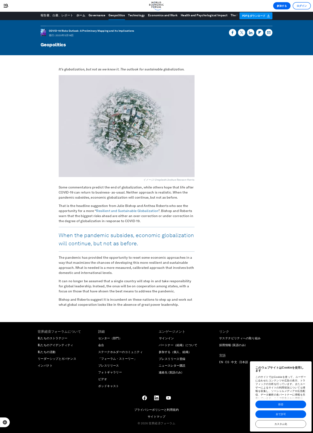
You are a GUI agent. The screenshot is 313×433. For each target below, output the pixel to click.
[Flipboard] (259, 33)
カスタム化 (280, 424)
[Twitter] (241, 33)
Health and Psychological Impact (204, 15)
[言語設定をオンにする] (5, 422)
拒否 (280, 404)
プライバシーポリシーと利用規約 (156, 409)
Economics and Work (163, 15)
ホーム (80, 15)
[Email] (268, 33)
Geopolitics (116, 15)
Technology (136, 15)
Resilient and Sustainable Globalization (127, 211)
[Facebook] (232, 33)
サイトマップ (156, 416)
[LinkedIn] (250, 33)
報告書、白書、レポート (57, 15)
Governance (97, 15)
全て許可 (281, 414)
